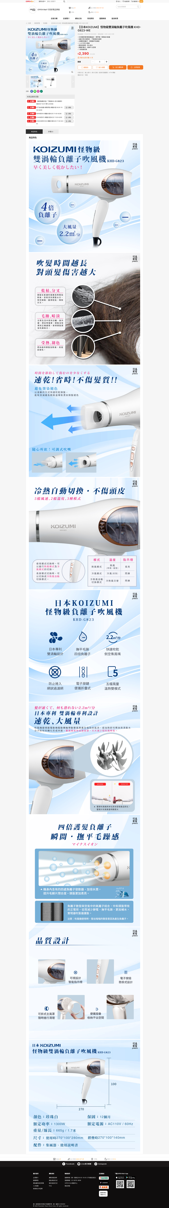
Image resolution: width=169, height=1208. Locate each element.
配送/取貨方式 (53, 1180)
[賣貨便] (104, 1188)
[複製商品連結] (41, 91)
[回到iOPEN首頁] (30, 1)
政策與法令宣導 (38, 1188)
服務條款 (102, 18)
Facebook (70, 1164)
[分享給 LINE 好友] (35, 91)
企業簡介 (36, 1177)
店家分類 (54, 18)
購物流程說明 (53, 1177)
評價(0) (50, 132)
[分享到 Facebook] (31, 91)
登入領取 (68, 107)
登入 (119, 1)
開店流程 (67, 1186)
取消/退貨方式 (53, 1183)
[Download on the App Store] (120, 1182)
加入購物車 (119, 67)
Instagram (102, 1164)
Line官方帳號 (86, 1164)
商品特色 (34, 132)
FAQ (50, 1186)
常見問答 (90, 18)
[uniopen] (104, 1183)
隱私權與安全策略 (38, 1183)
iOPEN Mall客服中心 (71, 1183)
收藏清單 (126, 1)
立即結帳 (136, 67)
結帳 (141, 1)
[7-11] (104, 1179)
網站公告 (78, 18)
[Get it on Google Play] (130, 1182)
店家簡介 (66, 18)
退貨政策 (115, 18)
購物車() (136, 1)
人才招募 (36, 1186)
